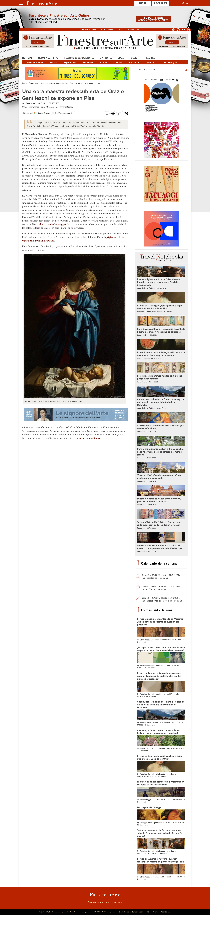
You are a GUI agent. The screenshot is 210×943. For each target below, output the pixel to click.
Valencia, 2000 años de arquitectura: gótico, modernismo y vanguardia (159, 477)
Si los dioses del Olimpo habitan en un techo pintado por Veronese (159, 377)
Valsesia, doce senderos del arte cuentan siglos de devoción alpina (160, 427)
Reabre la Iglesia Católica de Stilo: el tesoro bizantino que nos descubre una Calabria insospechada (158, 282)
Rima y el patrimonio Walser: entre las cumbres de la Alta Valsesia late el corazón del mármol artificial (160, 452)
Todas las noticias (34, 62)
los (41, 224)
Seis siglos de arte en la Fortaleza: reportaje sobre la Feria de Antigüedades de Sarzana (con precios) (160, 833)
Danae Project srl (125, 912)
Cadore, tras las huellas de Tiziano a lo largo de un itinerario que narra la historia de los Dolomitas (160, 402)
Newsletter (107, 29)
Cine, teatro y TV (169, 62)
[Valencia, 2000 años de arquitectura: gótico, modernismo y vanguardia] (161, 467)
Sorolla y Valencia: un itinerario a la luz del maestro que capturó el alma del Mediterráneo (160, 547)
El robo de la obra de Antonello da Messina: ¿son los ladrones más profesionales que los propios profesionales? (159, 676)
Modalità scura (165, 912)
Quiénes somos (88, 29)
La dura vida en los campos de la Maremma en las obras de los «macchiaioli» (160, 783)
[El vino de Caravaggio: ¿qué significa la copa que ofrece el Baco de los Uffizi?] (161, 298)
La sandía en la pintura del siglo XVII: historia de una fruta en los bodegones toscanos (161, 354)
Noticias (27, 58)
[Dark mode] (127, 114)
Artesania (117, 62)
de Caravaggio (58, 224)
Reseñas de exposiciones (79, 58)
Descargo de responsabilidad (60, 106)
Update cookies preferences (149, 912)
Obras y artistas (48, 58)
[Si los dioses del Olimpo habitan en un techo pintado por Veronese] (161, 368)
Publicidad (134, 29)
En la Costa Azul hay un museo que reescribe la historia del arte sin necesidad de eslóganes (161, 330)
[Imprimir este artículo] (113, 113)
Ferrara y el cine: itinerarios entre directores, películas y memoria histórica (159, 500)
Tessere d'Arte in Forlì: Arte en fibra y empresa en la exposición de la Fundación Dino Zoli (160, 523)
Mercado (150, 62)
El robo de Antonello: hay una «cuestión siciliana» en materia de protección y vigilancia (160, 860)
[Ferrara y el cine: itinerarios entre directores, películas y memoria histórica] (161, 491)
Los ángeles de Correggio (149, 807)
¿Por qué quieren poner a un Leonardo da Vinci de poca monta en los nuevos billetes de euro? (161, 649)
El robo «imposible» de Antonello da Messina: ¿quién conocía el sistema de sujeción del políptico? (160, 622)
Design (135, 58)
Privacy (135, 912)
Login (142, 3)
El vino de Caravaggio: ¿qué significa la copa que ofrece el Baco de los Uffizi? (159, 307)
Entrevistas (88, 62)
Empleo (150, 58)
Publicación (134, 62)
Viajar (121, 58)
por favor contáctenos (90, 438)
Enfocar (103, 62)
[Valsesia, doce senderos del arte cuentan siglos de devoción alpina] (161, 418)
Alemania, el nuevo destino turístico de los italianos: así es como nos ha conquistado (158, 732)
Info (121, 29)
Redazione (31, 103)
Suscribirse (160, 3)
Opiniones (106, 58)
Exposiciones (70, 62)
